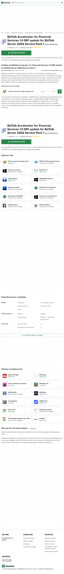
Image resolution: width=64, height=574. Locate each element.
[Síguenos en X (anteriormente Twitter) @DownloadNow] (6, 560)
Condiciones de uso (50, 541)
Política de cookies (49, 544)
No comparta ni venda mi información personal (51, 547)
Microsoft (33, 428)
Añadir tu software (28, 541)
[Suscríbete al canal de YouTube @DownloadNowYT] (10, 560)
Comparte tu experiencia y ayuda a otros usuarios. (25, 60)
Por (10, 47)
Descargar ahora (17, 53)
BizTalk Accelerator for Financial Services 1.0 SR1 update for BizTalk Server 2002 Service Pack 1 (32, 40)
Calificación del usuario (26, 47)
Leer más (61, 70)
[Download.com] (5, 3)
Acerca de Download (28, 538)
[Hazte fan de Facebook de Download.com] (3, 560)
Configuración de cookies (51, 551)
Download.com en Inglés (29, 547)
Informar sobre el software (33, 335)
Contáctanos (26, 544)
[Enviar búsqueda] (13, 2)
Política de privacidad (50, 538)
